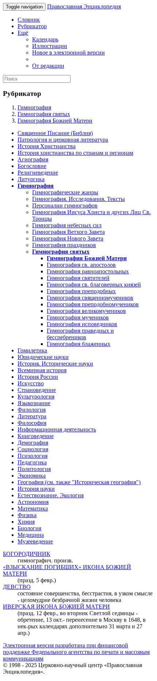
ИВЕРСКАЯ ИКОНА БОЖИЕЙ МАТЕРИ (56, 606)
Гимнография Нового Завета (67, 238)
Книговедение (36, 436)
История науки (36, 489)
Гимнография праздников (64, 245)
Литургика (31, 179)
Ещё (23, 33)
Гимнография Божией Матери (55, 120)
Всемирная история (42, 370)
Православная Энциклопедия (84, 6)
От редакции (48, 66)
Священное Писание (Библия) (55, 133)
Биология (29, 528)
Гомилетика (32, 350)
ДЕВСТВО (17, 587)
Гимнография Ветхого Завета (68, 232)
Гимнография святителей (78, 278)
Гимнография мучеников (78, 317)
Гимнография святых (44, 114)
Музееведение (35, 541)
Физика (27, 515)
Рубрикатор (32, 26)
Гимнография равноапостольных (88, 271)
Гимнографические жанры (65, 192)
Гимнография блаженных (78, 344)
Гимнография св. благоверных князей (94, 284)
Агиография (33, 159)
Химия (26, 522)
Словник (29, 19)
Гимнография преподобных (81, 291)
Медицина (31, 535)
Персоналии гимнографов (64, 205)
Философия (32, 423)
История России (38, 377)
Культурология (36, 396)
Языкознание (34, 403)
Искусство (31, 383)
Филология (32, 410)
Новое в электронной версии (68, 52)
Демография (33, 442)
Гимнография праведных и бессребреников (80, 334)
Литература (32, 416)
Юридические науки (43, 357)
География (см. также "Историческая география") (79, 482)
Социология (33, 449)
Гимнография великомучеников (86, 311)
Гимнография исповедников (82, 324)
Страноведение (37, 390)
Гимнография (34, 107)
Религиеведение (38, 172)
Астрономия (33, 502)
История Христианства (47, 146)
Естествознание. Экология (51, 495)
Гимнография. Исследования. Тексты (78, 199)
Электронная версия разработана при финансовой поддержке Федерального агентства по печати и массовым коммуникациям (76, 652)
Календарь (45, 39)
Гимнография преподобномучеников (93, 304)
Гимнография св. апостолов (81, 265)
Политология (34, 469)
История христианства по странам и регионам (75, 153)
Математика (33, 508)
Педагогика (32, 462)
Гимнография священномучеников (90, 298)
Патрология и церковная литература (63, 139)
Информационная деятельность (57, 429)
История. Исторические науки (55, 363)
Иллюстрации (49, 46)
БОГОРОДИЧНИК (26, 554)
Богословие (32, 166)
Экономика (32, 475)
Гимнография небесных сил (67, 225)
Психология (32, 456)
